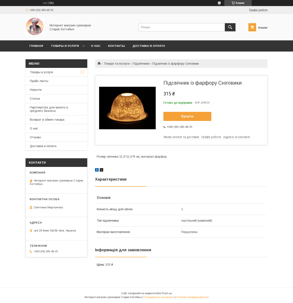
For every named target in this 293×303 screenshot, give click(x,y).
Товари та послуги (117, 63)
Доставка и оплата (149, 45)
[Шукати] (230, 27)
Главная (36, 45)
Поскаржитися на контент (158, 297)
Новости (36, 89)
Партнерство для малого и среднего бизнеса (49, 109)
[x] (101, 170)
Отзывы (35, 137)
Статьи (35, 98)
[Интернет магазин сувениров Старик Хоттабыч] (35, 35)
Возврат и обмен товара (47, 119)
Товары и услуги (65, 45)
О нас (95, 45)
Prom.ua (167, 293)
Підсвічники (141, 63)
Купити (187, 116)
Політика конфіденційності (192, 297)
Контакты (116, 45)
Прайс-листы (39, 81)
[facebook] (97, 170)
